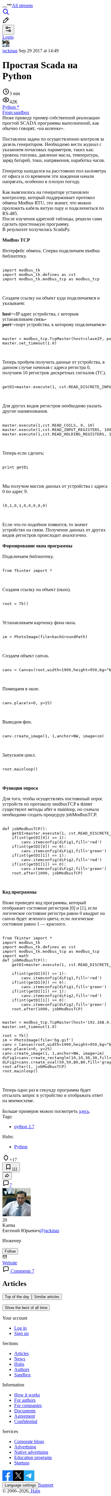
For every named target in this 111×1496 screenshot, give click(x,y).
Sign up (21, 1333)
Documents (25, 1410)
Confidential (25, 1421)
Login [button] (8, 37)
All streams (22, 5)
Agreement (24, 1416)
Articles (21, 1353)
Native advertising (31, 1452)
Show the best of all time (26, 1307)
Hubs (19, 1364)
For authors (25, 1400)
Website (9, 1262)
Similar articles (46, 1297)
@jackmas (49, 1230)
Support (45, 1484)
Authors (21, 1369)
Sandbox (22, 1374)
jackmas (9, 50)
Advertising (25, 1446)
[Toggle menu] (4, 7)
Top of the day (17, 1297)
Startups (21, 1462)
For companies (28, 1405)
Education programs (33, 1457)
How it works (27, 1394)
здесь (84, 1111)
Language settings (20, 1485)
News (19, 1358)
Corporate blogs (29, 1441)
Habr (35, 1490)
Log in (20, 1328)
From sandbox (15, 112)
